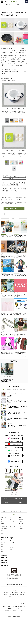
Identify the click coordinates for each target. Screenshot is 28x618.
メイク (11, 519)
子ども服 (20, 524)
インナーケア (12, 526)
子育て (19, 517)
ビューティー (12, 517)
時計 (2, 533)
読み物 (11, 549)
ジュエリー (3, 523)
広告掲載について (7, 594)
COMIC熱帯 (16, 606)
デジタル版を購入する (20, 498)
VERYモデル (12, 545)
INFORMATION (14, 590)
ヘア (10, 523)
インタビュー (12, 542)
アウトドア (3, 542)
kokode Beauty (13, 610)
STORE (19, 589)
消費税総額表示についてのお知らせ (14, 584)
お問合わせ (22, 594)
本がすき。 (18, 608)
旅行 (2, 544)
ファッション (4, 517)
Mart (19, 603)
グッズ (20, 526)
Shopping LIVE (4, 560)
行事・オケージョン (4, 528)
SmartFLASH (10, 606)
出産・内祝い (21, 523)
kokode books (20, 610)
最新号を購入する (6, 498)
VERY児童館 (21, 519)
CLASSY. (7, 603)
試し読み (6, 502)
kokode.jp (7, 610)
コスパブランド (4, 526)
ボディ (11, 524)
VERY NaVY (4, 562)
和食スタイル (14, 604)
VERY (11, 603)
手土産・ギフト (4, 548)
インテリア (3, 540)
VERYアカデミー (13, 544)
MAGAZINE (9, 589)
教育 (19, 530)
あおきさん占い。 (5, 555)
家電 (2, 551)
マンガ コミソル (11, 608)
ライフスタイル (4, 537)
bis (24, 603)
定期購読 (20, 502)
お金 (2, 549)
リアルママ (21, 532)
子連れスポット (21, 521)
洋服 (2, 524)
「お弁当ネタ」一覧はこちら (14, 208)
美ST (22, 603)
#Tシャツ (14, 4)
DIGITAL (14, 589)
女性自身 (4, 606)
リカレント (12, 547)
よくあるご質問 (15, 594)
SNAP (2, 530)
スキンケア (12, 521)
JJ (3, 603)
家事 (2, 546)
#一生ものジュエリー (8, 4)
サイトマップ (23, 592)
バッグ (2, 521)
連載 (10, 540)
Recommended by (21, 356)
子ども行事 (21, 528)
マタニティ (3, 532)
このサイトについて (6, 592)
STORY (14, 603)
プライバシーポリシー (15, 592)
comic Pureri (22, 606)
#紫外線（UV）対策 (19, 4)
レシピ (2, 539)
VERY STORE (4, 557)
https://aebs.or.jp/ (15, 578)
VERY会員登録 (4, 565)
